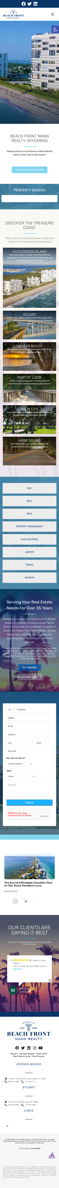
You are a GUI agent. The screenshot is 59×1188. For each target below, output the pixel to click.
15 (48, 998)
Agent (9, 771)
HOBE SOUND (29, 441)
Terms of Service (37, 1143)
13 (42, 998)
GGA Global (35, 1150)
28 (42, 1001)
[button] (55, 29)
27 (39, 1001)
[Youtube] (40, 1050)
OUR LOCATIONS (29, 539)
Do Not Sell (20, 1145)
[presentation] (44, 901)
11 (36, 998)
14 (45, 998)
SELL (29, 501)
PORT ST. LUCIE (29, 378)
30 (48, 1001)
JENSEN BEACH (29, 346)
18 (13, 1001)
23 (28, 1001)
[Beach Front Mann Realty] (13, 14)
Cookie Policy (50, 1143)
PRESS (29, 564)
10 (33, 998)
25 (33, 1001)
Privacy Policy (24, 1143)
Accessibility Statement (35, 1145)
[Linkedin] (35, 4)
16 (51, 998)
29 (45, 1001)
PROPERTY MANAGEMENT (29, 526)
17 (53, 998)
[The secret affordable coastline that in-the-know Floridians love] (29, 866)
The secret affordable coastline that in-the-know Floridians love (28, 884)
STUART (29, 315)
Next (55, 977)
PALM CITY (29, 409)
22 (25, 1001)
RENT (29, 513)
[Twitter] (29, 4)
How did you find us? (15, 758)
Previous (3, 977)
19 (16, 1001)
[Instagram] (35, 1050)
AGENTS (29, 552)
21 (22, 1001)
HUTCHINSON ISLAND (30, 252)
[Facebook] (23, 4)
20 (19, 1001)
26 (36, 1001)
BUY (29, 488)
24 (31, 1001)
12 (39, 998)
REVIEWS (29, 577)
